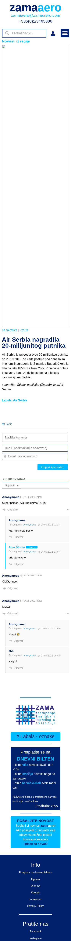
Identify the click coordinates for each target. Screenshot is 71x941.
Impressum (35, 899)
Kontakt (35, 892)
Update (35, 879)
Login (8, 423)
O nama (35, 885)
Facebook (35, 931)
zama (35, 7)
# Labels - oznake (35, 736)
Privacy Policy (35, 905)
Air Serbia (20, 400)
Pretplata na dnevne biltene (35, 872)
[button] (65, 33)
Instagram (36, 938)
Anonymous (29, 524)
